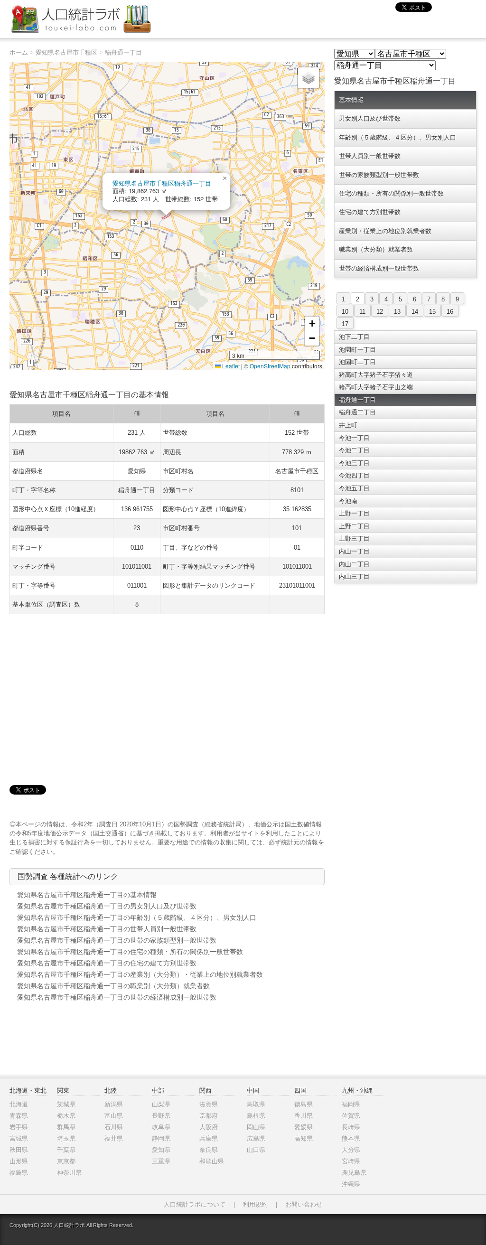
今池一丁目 (354, 437)
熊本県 (351, 1138)
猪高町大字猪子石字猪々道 (376, 374)
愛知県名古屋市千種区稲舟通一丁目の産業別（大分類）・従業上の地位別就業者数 (140, 974)
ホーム (18, 52)
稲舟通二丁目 (357, 412)
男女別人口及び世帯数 (370, 118)
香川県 (303, 1115)
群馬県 (66, 1127)
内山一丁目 (354, 551)
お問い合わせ (303, 1204)
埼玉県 (66, 1138)
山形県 (18, 1161)
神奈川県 (69, 1172)
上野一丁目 (354, 513)
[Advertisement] (167, 690)
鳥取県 (256, 1104)
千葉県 (66, 1149)
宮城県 (18, 1138)
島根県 (256, 1115)
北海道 (18, 1104)
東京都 (66, 1161)
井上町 (348, 425)
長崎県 (351, 1127)
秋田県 (18, 1149)
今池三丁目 (354, 463)
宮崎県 (351, 1161)
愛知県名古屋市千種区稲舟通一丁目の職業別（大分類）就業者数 (113, 986)
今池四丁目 (354, 475)
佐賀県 (351, 1115)
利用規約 (255, 1204)
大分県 (351, 1149)
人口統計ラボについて (194, 1204)
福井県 (113, 1138)
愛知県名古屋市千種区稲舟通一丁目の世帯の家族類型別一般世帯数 (116, 940)
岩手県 (18, 1127)
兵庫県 (208, 1138)
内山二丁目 (354, 564)
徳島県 (303, 1104)
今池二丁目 (354, 450)
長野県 (161, 1115)
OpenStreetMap (270, 366)
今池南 (348, 501)
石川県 (113, 1127)
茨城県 (66, 1104)
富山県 (113, 1115)
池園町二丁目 (357, 361)
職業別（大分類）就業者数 (376, 249)
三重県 (161, 1161)
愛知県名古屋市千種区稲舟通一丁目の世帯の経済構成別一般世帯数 (116, 997)
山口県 (256, 1149)
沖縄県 (351, 1184)
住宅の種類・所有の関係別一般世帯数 (391, 193)
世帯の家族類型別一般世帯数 (379, 174)
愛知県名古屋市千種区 (66, 52)
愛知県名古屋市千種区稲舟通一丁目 (161, 182)
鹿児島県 (354, 1172)
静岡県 (161, 1138)
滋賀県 (208, 1104)
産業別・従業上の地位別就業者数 (385, 230)
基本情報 (351, 99)
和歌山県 (211, 1161)
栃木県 (66, 1115)
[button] (224, 178)
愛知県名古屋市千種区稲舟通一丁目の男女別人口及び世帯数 (106, 906)
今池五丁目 (354, 488)
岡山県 (256, 1127)
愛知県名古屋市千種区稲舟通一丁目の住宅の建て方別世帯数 (106, 963)
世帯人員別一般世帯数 (370, 155)
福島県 (18, 1172)
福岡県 (351, 1104)
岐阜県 (161, 1127)
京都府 (208, 1115)
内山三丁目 (354, 576)
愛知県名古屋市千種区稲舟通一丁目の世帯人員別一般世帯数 (106, 929)
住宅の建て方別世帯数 (370, 211)
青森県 (18, 1115)
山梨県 (161, 1104)
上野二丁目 (354, 526)
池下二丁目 (354, 336)
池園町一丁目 (357, 349)
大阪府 (208, 1127)
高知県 (303, 1138)
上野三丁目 (354, 538)
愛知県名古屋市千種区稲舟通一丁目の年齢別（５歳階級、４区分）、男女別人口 (136, 917)
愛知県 (161, 1149)
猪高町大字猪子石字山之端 (376, 387)
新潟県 (113, 1104)
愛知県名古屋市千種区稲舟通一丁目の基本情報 (87, 895)
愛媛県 (303, 1127)
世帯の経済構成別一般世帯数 (379, 268)
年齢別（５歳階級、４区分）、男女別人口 (397, 137)
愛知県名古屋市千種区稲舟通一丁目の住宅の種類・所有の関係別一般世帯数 (130, 951)
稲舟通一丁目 (123, 52)
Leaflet (230, 366)
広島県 (256, 1138)
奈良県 (208, 1149)
